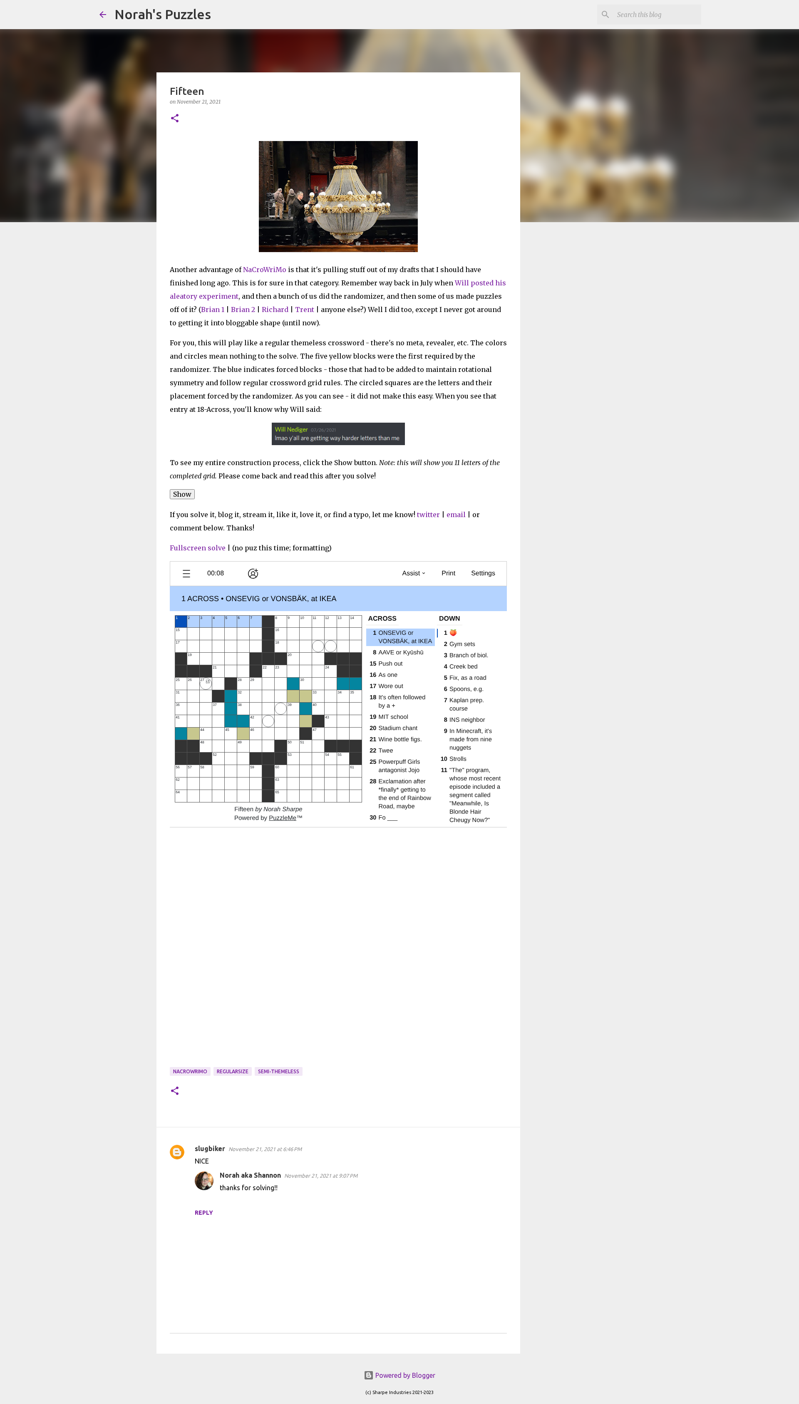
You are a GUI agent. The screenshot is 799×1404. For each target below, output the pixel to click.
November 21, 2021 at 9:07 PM (320, 1176)
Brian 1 (212, 309)
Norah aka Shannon (250, 1175)
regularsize (232, 1071)
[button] (175, 118)
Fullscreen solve (198, 548)
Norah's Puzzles (162, 14)
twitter (428, 514)
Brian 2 (243, 309)
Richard (275, 309)
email (456, 514)
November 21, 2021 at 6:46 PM (265, 1149)
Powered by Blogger (404, 1375)
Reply (204, 1212)
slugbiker (210, 1148)
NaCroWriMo (264, 269)
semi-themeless (278, 1071)
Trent (304, 309)
